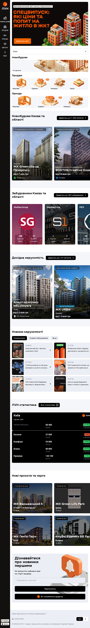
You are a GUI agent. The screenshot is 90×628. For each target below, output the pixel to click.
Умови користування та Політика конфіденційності (29, 614)
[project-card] (32, 153)
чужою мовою (19, 619)
